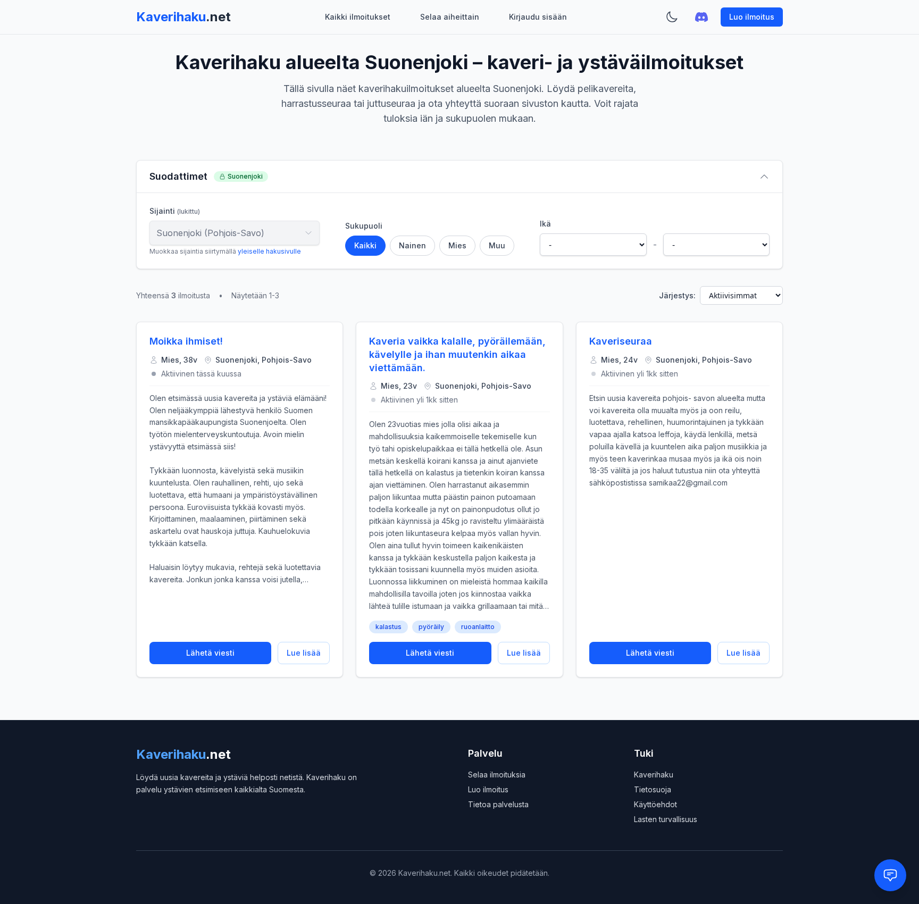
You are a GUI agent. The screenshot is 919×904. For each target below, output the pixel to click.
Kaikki (365, 245)
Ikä (545, 223)
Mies (457, 245)
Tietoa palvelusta (498, 804)
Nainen (412, 245)
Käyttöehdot (655, 804)
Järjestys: (677, 295)
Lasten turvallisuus (665, 819)
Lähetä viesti (210, 652)
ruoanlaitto (478, 627)
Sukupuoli (363, 225)
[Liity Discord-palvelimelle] (701, 17)
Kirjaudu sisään (538, 16)
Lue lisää (304, 652)
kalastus (388, 627)
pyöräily (431, 627)
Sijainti (174, 210)
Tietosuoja (652, 789)
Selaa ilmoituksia (496, 774)
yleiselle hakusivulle (269, 251)
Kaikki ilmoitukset (357, 16)
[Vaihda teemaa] (671, 17)
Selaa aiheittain (449, 16)
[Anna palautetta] (890, 875)
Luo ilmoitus (751, 16)
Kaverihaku (653, 774)
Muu (497, 245)
